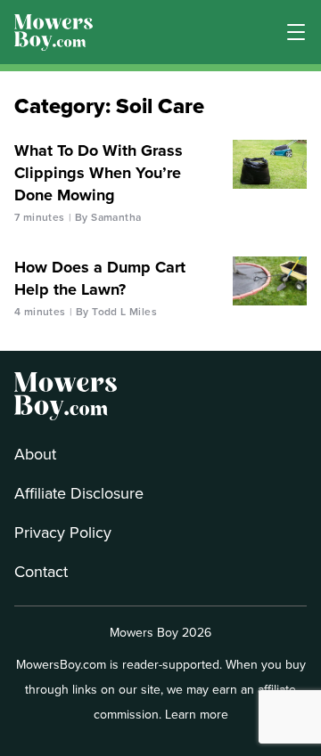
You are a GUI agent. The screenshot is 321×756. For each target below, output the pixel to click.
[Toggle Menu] (296, 32)
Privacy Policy (62, 532)
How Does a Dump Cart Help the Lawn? (99, 278)
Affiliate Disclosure (79, 493)
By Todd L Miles (116, 312)
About (35, 454)
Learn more (196, 714)
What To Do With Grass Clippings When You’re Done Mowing (98, 173)
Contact (41, 571)
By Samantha (108, 217)
